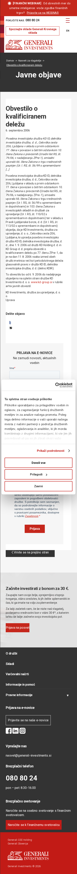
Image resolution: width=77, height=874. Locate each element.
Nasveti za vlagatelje (29, 60)
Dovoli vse (39, 462)
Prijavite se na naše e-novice (28, 720)
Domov (10, 60)
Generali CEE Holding (20, 839)
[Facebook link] (9, 731)
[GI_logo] (32, 45)
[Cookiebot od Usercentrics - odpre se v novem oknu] (55, 385)
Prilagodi (36, 474)
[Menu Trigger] (67, 20)
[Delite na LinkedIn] (10, 328)
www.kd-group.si (41, 282)
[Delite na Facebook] (10, 322)
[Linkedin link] (15, 731)
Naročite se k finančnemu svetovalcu (34, 825)
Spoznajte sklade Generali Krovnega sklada (32, 31)
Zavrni (38, 486)
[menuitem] (32, 20)
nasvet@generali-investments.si (28, 755)
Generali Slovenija (18, 843)
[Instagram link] (22, 731)
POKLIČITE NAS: (22, 20)
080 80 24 (21, 778)
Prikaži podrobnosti (51, 450)
